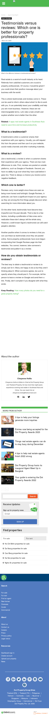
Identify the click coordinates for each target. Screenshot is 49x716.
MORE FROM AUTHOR (12, 410)
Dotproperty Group (14, 701)
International (27, 701)
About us (4, 624)
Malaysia (24, 698)
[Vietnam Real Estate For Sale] (4, 580)
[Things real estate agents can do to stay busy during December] (7, 444)
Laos (28, 695)
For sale (4, 592)
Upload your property (8, 658)
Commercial (5, 610)
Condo (3, 607)
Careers (4, 630)
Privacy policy (6, 635)
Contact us (5, 627)
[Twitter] (30, 397)
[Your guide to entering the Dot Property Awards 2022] (7, 480)
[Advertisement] (24, 324)
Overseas (4, 604)
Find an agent (6, 598)
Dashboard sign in (7, 653)
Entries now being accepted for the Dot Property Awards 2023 (31, 431)
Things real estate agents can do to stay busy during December (30, 443)
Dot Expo (38, 701)
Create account (6, 655)
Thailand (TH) (24, 693)
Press (3, 633)
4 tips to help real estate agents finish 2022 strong (30, 455)
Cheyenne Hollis (24, 378)
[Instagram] (19, 397)
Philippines (36, 693)
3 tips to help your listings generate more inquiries (27, 419)
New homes (5, 601)
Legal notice (5, 638)
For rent (4, 595)
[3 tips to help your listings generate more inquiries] (7, 420)
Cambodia (20, 695)
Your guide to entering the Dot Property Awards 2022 (29, 479)
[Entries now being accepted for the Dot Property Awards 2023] (7, 432)
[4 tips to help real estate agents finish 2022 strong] (7, 456)
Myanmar (36, 695)
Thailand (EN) (12, 693)
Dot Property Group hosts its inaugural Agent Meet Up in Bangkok (28, 468)
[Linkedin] (24, 397)
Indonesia (34, 698)
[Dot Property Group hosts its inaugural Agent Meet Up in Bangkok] (7, 468)
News (3, 661)
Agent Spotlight (6, 18)
